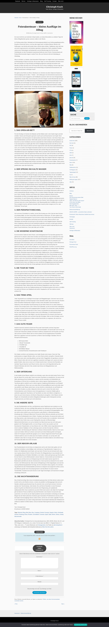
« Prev (15, 603)
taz (70, 174)
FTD (71, 150)
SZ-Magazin (72, 169)
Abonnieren (90, 130)
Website (39, 581)
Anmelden (72, 239)
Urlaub (61, 514)
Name (39, 570)
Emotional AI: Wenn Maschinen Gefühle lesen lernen (82, 214)
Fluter (71, 147)
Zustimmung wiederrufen (81, 624)
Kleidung (21, 514)
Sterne (53, 514)
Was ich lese (72, 177)
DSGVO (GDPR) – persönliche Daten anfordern (81, 212)
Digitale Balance (73, 199)
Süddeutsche (73, 167)
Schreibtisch (36, 514)
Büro (30, 512)
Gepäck (52, 512)
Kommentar (39, 556)
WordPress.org (73, 246)
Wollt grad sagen (73, 179)
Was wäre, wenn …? (74, 205)
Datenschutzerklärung (75, 209)
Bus (33, 512)
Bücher (23, 1)
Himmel (16, 514)
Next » (63, 603)
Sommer (42, 514)
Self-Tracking (47, 1)
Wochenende (18, 516)
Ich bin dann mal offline (75, 202)
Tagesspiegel (73, 172)
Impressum (72, 228)
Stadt (49, 514)
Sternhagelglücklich (74, 203)
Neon (20, 17)
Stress (57, 514)
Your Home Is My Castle (75, 207)
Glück (55, 512)
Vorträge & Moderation (33, 1)
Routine (30, 514)
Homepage (72, 216)
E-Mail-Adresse (39, 576)
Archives (72, 191)
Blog (41, 1)
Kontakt (55, 1)
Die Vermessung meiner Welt (76, 197)
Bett (27, 512)
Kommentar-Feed (74, 244)
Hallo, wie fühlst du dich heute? (77, 200)
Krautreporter (73, 160)
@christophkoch (58, 525)
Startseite (17, 1)
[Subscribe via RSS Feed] (39, 538)
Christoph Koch (54, 7)
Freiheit (42, 512)
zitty (70, 182)
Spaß (46, 514)
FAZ (70, 145)
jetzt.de (71, 157)
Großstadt (60, 512)
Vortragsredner (42, 525)
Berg (24, 512)
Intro (71, 155)
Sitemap (71, 224)
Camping (36, 512)
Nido (71, 165)
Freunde (46, 512)
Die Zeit (71, 143)
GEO (71, 152)
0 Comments (49, 33)
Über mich (60, 1)
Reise (26, 514)
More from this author (47, 527)
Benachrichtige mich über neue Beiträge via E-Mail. (40, 588)
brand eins (72, 140)
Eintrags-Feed (73, 242)
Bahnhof (20, 512)
